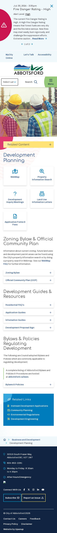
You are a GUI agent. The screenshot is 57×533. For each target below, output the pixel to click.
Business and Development (26, 440)
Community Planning (21, 410)
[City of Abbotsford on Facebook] (24, 490)
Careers (22, 519)
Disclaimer (26, 524)
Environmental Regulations (25, 414)
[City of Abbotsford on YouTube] (43, 490)
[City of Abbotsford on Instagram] (33, 490)
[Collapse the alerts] (52, 6)
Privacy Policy (10, 524)
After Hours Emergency (19, 477)
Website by (13, 529)
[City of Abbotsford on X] (29, 490)
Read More (38, 38)
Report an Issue (32, 498)
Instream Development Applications (29, 406)
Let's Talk (29, 54)
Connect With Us (12, 490)
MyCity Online (9, 56)
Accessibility (44, 54)
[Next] (32, 44)
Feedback (35, 519)
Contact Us (9, 519)
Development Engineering (24, 419)
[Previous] (22, 44)
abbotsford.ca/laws (18, 377)
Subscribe (10, 498)
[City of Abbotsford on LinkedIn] (38, 490)
